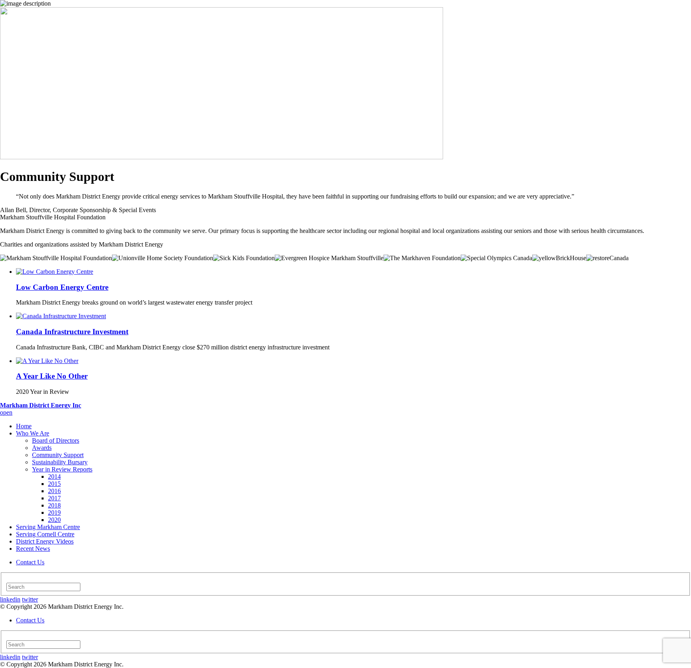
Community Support (58, 454)
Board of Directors (55, 440)
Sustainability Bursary (60, 462)
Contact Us (30, 562)
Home (24, 426)
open (6, 412)
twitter (30, 599)
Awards (42, 447)
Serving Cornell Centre (45, 534)
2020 (54, 519)
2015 (54, 483)
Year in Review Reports (62, 469)
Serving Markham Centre (48, 527)
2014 (54, 476)
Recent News (33, 548)
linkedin (10, 599)
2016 (54, 490)
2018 (54, 505)
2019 (54, 512)
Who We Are (32, 433)
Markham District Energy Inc (40, 405)
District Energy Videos (45, 541)
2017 (54, 498)
